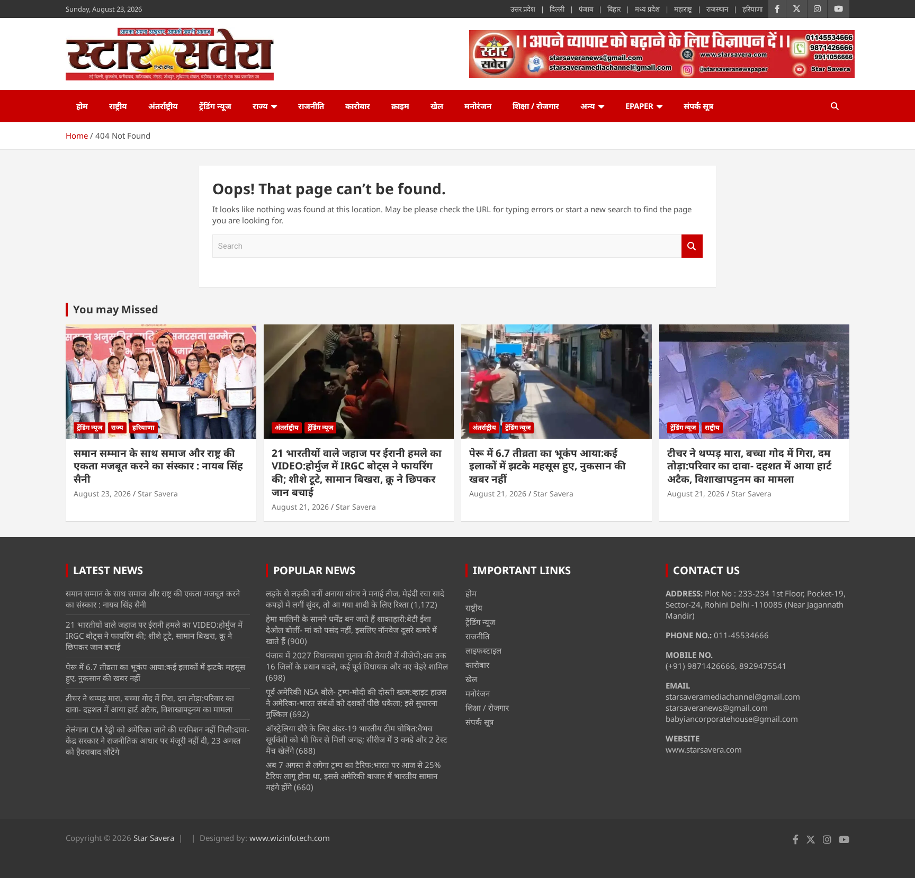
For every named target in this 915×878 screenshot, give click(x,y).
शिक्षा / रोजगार (536, 106)
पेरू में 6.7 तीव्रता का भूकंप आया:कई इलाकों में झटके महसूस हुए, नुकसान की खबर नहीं (547, 466)
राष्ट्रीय (118, 106)
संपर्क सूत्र (698, 106)
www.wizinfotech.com (289, 837)
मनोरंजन (477, 106)
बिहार (614, 9)
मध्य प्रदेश (647, 9)
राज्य (260, 106)
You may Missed (115, 309)
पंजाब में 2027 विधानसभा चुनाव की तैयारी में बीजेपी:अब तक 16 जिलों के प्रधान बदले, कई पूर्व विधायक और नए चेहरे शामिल (357, 661)
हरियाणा (752, 9)
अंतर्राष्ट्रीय (163, 106)
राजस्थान (717, 9)
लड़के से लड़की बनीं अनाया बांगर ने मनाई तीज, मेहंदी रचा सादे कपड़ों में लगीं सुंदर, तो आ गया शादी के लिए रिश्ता (355, 599)
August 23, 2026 (102, 493)
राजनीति (311, 106)
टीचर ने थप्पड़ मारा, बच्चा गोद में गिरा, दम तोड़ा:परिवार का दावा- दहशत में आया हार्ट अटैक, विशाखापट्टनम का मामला (749, 466)
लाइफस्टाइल (483, 650)
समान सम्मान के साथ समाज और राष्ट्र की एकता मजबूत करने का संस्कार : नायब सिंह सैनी (158, 466)
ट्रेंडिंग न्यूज (215, 106)
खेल (436, 106)
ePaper (639, 106)
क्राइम (400, 106)
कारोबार (357, 106)
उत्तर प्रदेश (522, 9)
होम (82, 106)
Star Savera (158, 493)
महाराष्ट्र (683, 9)
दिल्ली (557, 9)
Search (692, 246)
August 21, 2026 (300, 507)
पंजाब (586, 9)
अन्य (587, 106)
